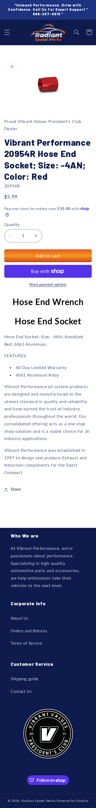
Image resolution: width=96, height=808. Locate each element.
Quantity (11, 225)
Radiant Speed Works (38, 800)
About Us (20, 618)
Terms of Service (26, 643)
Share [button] (16, 489)
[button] (7, 32)
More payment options (48, 285)
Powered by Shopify (72, 800)
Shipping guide (25, 678)
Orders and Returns (29, 630)
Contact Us (21, 691)
